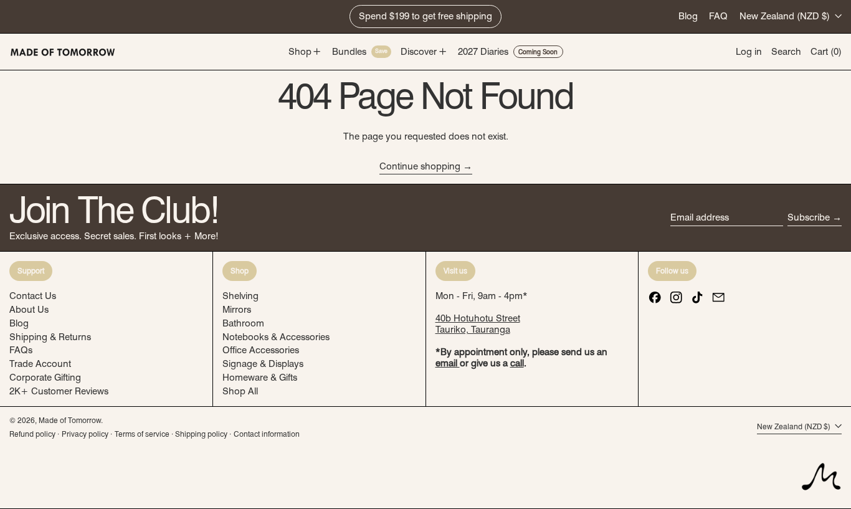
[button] (786, 52)
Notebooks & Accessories (276, 337)
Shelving (240, 296)
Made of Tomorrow (70, 420)
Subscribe (808, 217)
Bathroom (243, 323)
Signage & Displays (262, 363)
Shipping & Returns (50, 337)
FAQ (718, 16)
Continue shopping (419, 166)
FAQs (20, 350)
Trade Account (40, 363)
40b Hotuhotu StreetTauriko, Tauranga (477, 324)
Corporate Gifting (45, 377)
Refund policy (32, 434)
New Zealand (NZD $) (785, 16)
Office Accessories (260, 350)
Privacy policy (85, 434)
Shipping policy (201, 434)
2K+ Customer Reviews (58, 391)
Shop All (240, 391)
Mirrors (236, 309)
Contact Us (32, 296)
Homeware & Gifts (259, 377)
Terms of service (142, 434)
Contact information (267, 434)
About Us (29, 309)
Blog (688, 16)
